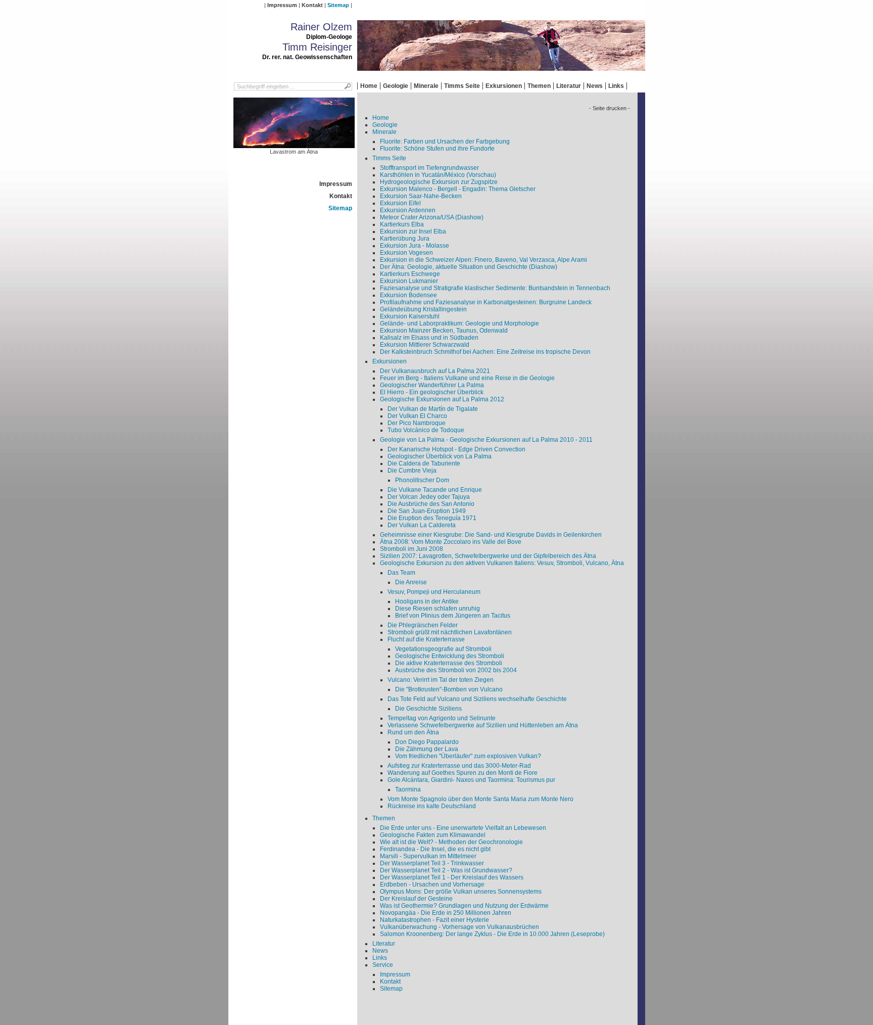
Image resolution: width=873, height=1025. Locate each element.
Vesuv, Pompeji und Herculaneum (433, 591)
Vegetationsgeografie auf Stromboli (443, 649)
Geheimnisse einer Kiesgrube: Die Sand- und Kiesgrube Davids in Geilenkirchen (491, 534)
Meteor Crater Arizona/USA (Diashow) (431, 217)
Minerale (426, 85)
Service (382, 964)
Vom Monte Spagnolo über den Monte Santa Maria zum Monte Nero (480, 799)
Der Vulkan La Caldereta (421, 525)
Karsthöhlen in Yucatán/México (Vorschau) (438, 174)
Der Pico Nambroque (416, 423)
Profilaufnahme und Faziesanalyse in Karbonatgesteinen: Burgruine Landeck (486, 302)
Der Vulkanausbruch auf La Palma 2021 (435, 371)
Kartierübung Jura (404, 238)
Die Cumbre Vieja (412, 470)
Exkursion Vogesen (406, 252)
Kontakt (312, 5)
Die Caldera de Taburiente (423, 463)
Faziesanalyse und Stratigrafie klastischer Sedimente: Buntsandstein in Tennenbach (495, 288)
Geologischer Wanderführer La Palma (432, 385)
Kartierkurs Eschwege (410, 273)
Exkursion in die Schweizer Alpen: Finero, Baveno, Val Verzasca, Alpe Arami (483, 259)
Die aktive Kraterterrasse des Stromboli (448, 663)
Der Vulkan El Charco (417, 416)
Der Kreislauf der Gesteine (416, 898)
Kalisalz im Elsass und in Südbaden (429, 337)
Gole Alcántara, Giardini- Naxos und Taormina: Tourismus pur (471, 779)
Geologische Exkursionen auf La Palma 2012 (442, 399)
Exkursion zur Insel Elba (413, 231)
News (595, 85)
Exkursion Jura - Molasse (414, 245)
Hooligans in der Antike (427, 601)
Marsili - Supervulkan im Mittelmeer (428, 856)
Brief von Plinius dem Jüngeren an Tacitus (452, 615)
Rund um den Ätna (413, 732)
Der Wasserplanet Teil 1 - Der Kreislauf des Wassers (451, 877)
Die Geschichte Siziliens (428, 708)
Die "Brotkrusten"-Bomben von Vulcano (449, 689)
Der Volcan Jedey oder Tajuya (428, 496)
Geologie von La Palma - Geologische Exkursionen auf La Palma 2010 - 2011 (486, 439)
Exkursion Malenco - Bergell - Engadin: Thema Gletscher (458, 189)
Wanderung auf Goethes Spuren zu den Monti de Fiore (462, 772)
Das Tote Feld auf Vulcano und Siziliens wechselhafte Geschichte (477, 699)
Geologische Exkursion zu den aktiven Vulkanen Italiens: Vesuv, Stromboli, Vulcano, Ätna (502, 563)
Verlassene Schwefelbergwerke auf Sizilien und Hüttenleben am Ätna (482, 725)
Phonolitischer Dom (422, 480)
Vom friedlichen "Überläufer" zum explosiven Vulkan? (468, 756)
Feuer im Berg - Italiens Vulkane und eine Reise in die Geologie (467, 378)
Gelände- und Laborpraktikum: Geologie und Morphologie (459, 323)
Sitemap (338, 5)
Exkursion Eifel (400, 203)
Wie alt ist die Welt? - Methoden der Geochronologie (451, 842)
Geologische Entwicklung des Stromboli (449, 656)
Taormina (408, 789)
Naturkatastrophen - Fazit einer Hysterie (434, 919)
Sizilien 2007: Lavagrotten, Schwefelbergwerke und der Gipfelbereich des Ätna (488, 556)
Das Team (401, 572)
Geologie (395, 85)
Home (368, 85)
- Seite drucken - (609, 108)
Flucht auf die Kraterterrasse (426, 639)
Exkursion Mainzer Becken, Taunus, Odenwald (444, 330)
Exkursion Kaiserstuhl (410, 316)
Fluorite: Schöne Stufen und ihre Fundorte (437, 148)
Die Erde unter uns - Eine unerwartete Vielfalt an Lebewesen (463, 827)
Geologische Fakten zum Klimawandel (433, 834)
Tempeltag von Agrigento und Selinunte (441, 718)
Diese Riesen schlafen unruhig (437, 608)
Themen (539, 85)
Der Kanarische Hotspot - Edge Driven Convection (456, 449)
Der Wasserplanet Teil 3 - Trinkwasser (432, 863)
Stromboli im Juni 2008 (411, 548)
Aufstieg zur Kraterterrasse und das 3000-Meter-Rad (459, 765)
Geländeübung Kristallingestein (423, 309)
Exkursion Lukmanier (409, 281)
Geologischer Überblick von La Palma (439, 456)
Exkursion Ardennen (407, 210)
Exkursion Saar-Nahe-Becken (421, 196)
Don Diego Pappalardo (427, 742)
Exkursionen (504, 85)
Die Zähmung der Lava (426, 749)
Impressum (282, 5)
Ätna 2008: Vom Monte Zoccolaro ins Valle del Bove (450, 541)
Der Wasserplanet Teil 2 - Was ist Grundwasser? (446, 870)
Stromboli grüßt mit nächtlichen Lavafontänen (449, 632)
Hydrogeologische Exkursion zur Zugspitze (439, 181)
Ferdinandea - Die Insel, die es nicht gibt (435, 849)
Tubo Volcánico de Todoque (425, 430)
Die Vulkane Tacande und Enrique (434, 489)
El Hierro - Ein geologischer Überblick (431, 392)
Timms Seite (462, 85)
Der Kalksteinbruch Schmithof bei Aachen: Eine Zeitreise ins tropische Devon (485, 351)
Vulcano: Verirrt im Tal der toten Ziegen (440, 679)
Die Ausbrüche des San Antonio (430, 503)
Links (616, 85)
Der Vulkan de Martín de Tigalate (432, 408)
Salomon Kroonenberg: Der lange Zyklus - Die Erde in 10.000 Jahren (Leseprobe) (492, 934)
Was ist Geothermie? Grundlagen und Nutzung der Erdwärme (464, 905)
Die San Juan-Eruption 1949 (426, 511)
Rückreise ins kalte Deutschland (431, 806)
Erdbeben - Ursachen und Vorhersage (432, 884)
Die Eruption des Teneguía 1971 (431, 518)
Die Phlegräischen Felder (422, 625)
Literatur (568, 85)
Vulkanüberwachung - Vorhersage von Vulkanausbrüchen (459, 926)
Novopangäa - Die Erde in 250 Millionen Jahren (445, 912)
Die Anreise (411, 582)
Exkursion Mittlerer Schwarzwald (424, 344)
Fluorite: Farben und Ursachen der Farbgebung (445, 141)
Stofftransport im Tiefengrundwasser (429, 167)
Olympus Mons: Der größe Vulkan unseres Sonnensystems (461, 891)
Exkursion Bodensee (408, 295)
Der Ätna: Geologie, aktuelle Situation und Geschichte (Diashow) (468, 266)
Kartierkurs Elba (402, 224)
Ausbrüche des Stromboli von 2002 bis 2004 (456, 670)
